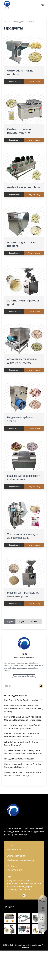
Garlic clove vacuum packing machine (20, 131)
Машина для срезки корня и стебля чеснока (23, 477)
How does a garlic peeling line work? (23, 700)
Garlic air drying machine (23, 187)
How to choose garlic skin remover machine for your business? (22, 735)
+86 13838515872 (15, 849)
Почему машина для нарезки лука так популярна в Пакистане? (22, 766)
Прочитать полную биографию (24, 676)
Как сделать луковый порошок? (19, 758)
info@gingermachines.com (20, 860)
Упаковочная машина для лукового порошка (22, 536)
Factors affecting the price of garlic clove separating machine (22, 727)
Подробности (14, 81)
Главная (7, 21)
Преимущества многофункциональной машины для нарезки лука (22, 774)
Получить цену (34, 81)
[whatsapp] (24, 895)
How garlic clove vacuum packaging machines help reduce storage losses (23, 718)
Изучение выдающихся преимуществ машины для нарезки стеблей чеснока (23, 752)
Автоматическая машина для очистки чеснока (22, 360)
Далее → (35, 621)
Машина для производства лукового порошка (23, 594)
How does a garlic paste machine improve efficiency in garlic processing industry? (23, 708)
